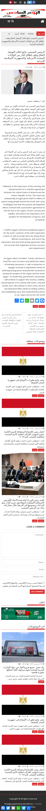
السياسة (41, 306)
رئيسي (35, 306)
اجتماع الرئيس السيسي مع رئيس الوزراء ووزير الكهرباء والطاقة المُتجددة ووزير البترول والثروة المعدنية (12, 320)
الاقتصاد (41, 682)
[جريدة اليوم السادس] (23, 17)
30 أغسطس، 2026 (36, 377)
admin (27, 67)
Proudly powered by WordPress (18, 804)
